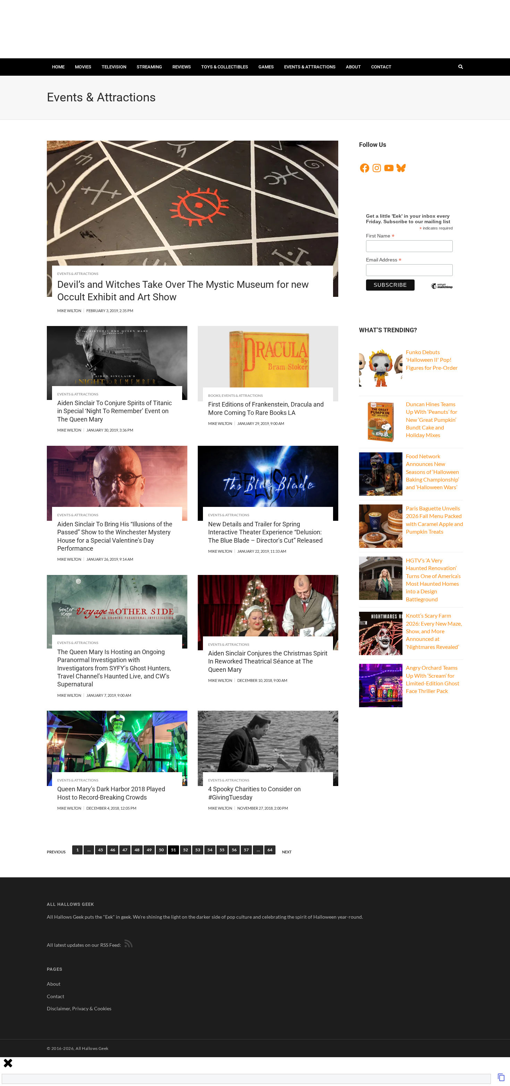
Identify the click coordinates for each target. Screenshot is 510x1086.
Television (114, 66)
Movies (83, 66)
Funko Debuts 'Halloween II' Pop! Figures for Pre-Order (432, 360)
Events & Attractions (309, 66)
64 (269, 849)
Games (266, 66)
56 (234, 849)
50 (161, 849)
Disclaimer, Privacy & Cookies (79, 1008)
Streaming (149, 66)
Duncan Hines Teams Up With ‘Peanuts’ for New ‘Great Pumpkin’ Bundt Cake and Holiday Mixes (431, 419)
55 (222, 849)
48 (137, 849)
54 (209, 849)
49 (149, 849)
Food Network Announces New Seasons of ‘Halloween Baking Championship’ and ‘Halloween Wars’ (432, 472)
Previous (56, 852)
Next (287, 852)
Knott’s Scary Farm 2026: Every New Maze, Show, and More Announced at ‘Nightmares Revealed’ (434, 631)
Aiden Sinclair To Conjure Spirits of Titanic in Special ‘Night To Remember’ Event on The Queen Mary (114, 411)
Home (58, 66)
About (353, 66)
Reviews (181, 66)
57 (246, 849)
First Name (380, 236)
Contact (381, 66)
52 (185, 849)
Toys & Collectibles (224, 66)
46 (112, 849)
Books (214, 395)
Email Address (383, 260)
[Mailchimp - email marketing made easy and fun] (441, 292)
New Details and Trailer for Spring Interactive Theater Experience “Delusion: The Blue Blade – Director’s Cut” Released (265, 532)
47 (124, 849)
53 (197, 849)
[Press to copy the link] (501, 1079)
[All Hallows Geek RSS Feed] (127, 945)
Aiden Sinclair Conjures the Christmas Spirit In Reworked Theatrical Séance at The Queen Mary (268, 661)
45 (100, 849)
